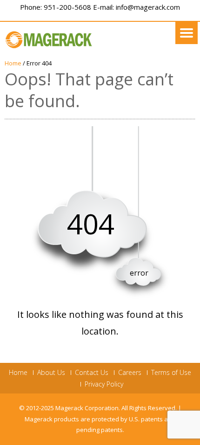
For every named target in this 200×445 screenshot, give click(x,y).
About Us (51, 372)
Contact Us (91, 372)
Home (13, 63)
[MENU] (186, 33)
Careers (129, 372)
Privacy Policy (104, 384)
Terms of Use (171, 372)
